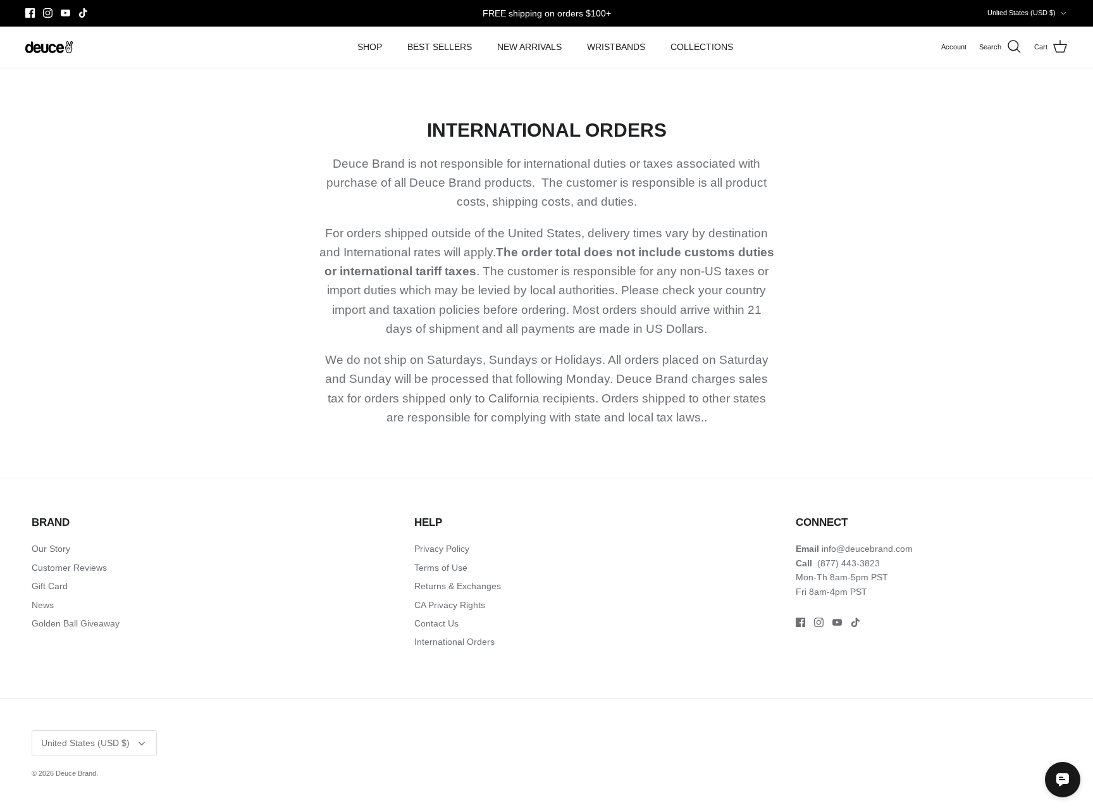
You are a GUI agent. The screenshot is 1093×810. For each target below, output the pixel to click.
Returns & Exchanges (457, 586)
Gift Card (50, 586)
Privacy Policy (441, 549)
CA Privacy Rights (449, 605)
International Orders (454, 642)
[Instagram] (47, 13)
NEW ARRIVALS (529, 47)
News (43, 605)
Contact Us (436, 623)
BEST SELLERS (439, 47)
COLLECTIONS (701, 47)
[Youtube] (65, 13)
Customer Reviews (69, 568)
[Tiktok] (83, 13)
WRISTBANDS (616, 47)
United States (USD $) (1021, 12)
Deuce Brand (76, 773)
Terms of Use (440, 568)
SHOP (369, 47)
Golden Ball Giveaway (76, 623)
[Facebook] (30, 13)
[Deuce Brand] (49, 47)
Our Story (51, 549)
